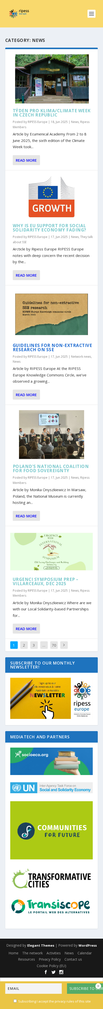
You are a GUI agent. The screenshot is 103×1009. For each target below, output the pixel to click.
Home (13, 953)
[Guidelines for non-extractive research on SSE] (51, 314)
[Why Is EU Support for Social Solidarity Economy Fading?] (51, 197)
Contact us (73, 959)
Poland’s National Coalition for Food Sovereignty (51, 468)
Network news (81, 356)
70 (54, 645)
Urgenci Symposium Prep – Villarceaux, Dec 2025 (45, 581)
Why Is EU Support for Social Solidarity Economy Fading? (49, 228)
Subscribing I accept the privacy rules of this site (54, 1001)
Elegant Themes (40, 945)
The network (32, 953)
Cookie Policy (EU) (51, 965)
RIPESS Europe (38, 122)
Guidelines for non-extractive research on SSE (52, 347)
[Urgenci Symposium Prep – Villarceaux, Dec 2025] (51, 551)
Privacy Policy (50, 959)
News (75, 122)
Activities (53, 953)
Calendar (85, 953)
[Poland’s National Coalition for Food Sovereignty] (51, 434)
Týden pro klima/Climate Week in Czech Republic (52, 113)
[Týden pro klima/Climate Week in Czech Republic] (51, 79)
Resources (26, 959)
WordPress (87, 945)
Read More (26, 160)
